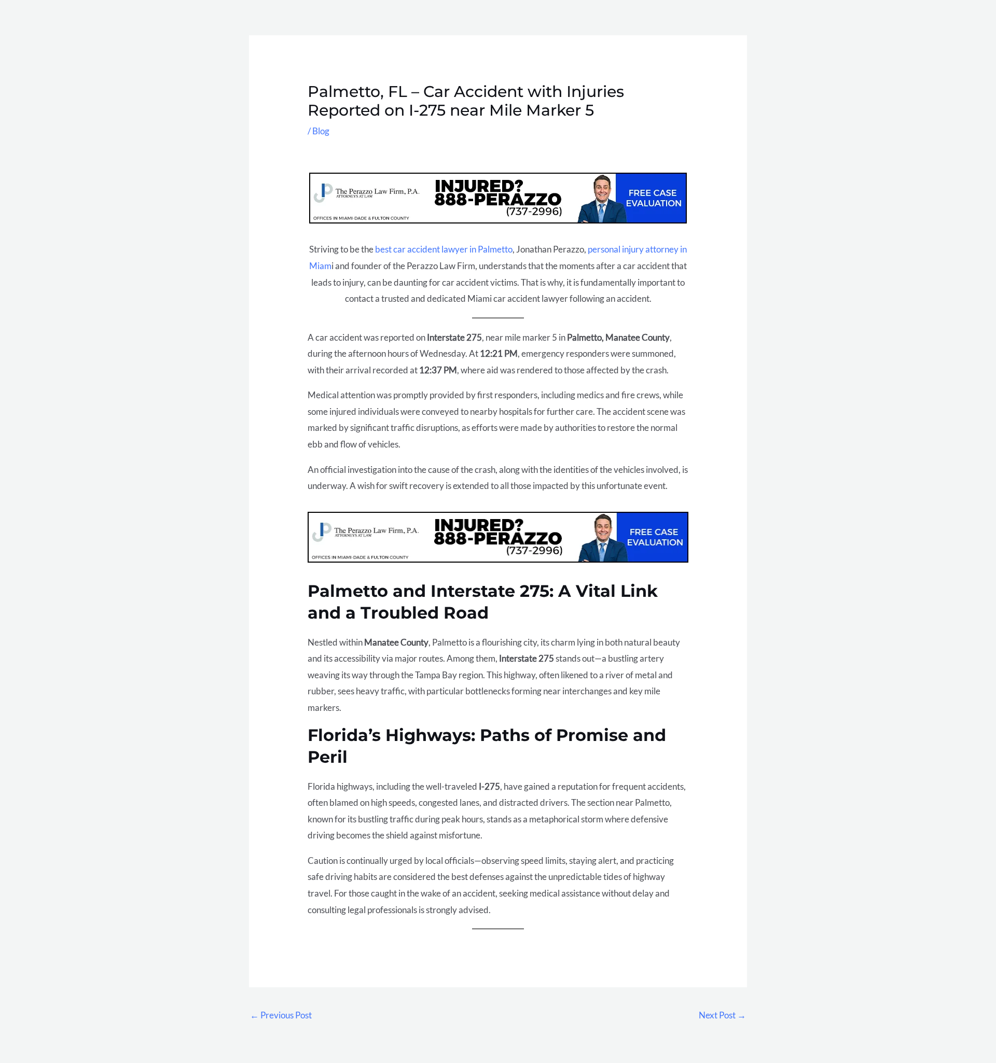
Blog (320, 130)
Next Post (722, 1015)
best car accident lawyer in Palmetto (444, 249)
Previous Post (281, 1015)
